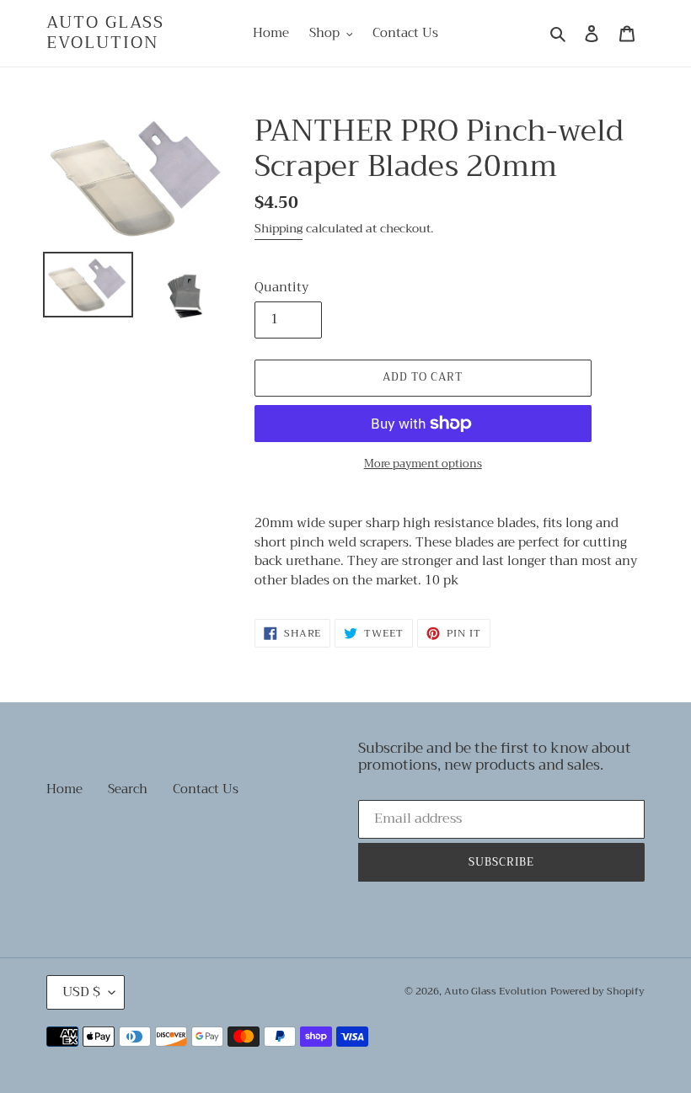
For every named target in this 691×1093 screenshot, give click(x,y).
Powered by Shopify (597, 991)
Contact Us (205, 789)
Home (64, 789)
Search (127, 789)
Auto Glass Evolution (105, 33)
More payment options (423, 464)
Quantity (281, 287)
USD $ (81, 992)
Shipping (278, 228)
